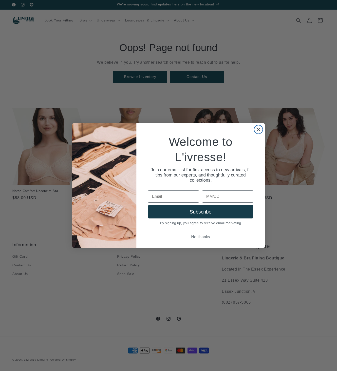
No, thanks (200, 237)
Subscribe (200, 212)
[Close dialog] (258, 129)
